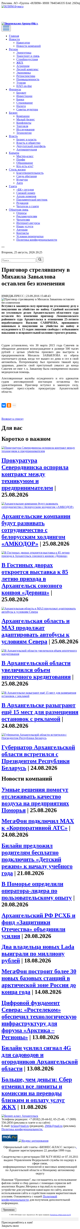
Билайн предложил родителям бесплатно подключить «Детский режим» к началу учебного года (37, 859)
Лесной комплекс (27, 69)
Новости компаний (28, 46)
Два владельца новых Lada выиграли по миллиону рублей (37, 953)
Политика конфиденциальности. (22, 1129)
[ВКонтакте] (3, 405)
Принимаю (9, 1209)
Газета (13, 186)
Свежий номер (25, 193)
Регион (13, 49)
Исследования (25, 129)
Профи (20, 159)
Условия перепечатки (30, 236)
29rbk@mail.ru (54, 1125)
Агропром (22, 66)
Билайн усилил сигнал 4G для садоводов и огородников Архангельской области (39, 1058)
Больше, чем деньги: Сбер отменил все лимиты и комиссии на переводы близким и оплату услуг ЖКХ (36, 1093)
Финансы (15, 89)
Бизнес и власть (26, 139)
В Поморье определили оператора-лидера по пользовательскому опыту (36, 890)
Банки (20, 99)
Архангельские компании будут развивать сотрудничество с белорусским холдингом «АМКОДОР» (35, 530)
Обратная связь (18, 209)
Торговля (22, 126)
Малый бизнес (25, 119)
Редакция (22, 203)
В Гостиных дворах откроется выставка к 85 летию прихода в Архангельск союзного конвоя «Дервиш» (34, 579)
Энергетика (23, 52)
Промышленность (27, 79)
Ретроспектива (25, 76)
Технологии (24, 132)
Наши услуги (24, 226)
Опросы (21, 213)
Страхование (24, 102)
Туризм (21, 82)
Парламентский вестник (31, 199)
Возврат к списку (12, 418)
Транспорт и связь (27, 56)
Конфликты (23, 122)
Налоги (21, 106)
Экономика (23, 72)
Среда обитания (26, 176)
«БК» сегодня (25, 189)
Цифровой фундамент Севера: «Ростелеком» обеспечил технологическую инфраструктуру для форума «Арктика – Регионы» (38, 1019)
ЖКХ (19, 62)
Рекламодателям (26, 216)
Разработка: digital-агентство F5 (60, 1215)
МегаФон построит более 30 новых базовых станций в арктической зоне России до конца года (38, 981)
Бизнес (13, 112)
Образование (24, 162)
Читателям (23, 219)
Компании (23, 116)
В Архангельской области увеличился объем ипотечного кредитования (36, 670)
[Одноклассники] (9, 405)
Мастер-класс (24, 156)
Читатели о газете (27, 206)
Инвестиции (24, 96)
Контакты (22, 233)
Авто (19, 182)
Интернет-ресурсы (28, 223)
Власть (13, 136)
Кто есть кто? (24, 166)
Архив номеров (26, 196)
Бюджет (21, 92)
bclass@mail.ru (20, 1125)
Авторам (22, 229)
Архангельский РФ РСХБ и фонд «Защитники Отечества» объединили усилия (38, 925)
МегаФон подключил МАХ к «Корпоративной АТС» (37, 824)
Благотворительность (30, 172)
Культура (22, 179)
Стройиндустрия (27, 59)
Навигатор (23, 42)
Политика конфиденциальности (36, 239)
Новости (14, 39)
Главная (14, 35)
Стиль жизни (17, 169)
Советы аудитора (27, 109)
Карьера (14, 152)
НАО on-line (24, 86)
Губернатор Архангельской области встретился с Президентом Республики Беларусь (38, 757)
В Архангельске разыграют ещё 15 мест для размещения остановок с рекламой (39, 712)
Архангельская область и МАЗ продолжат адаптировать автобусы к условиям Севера (35, 631)
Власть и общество (28, 142)
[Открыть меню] (6, 28)
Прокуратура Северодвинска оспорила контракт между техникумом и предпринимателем (34, 474)
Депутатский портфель (31, 146)
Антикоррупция (26, 149)
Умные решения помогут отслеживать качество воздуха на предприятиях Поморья (35, 799)
